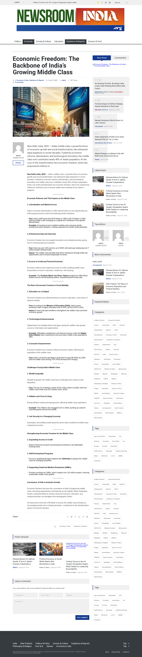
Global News (99, 92)
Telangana (107, 403)
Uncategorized (97, 265)
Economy (28, 41)
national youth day (121, 451)
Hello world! (97, 262)
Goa (115, 344)
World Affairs (98, 418)
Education (58, 41)
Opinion (113, 379)
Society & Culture (43, 41)
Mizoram (124, 374)
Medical (105, 374)
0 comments (19, 82)
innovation (113, 446)
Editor (121, 243)
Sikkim (96, 393)
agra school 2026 (99, 436)
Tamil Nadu (119, 398)
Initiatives (97, 359)
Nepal (96, 456)
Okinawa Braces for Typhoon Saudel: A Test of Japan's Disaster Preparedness (24, 561)
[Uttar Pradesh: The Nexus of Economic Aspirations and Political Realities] (98, 288)
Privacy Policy (116, 652)
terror (113, 456)
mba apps (109, 451)
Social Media (106, 393)
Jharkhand (107, 359)
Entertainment (98, 340)
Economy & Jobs (23, 80)
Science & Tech (95, 41)
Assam (96, 325)
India (104, 354)
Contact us (126, 652)
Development (98, 335)
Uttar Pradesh (107, 143)
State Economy (108, 398)
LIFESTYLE (97, 369)
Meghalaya (114, 374)
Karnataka (117, 359)
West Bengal (109, 413)
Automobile (105, 325)
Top (124, 643)
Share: (15, 517)
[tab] (102, 58)
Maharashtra (123, 369)
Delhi (116, 330)
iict (124, 441)
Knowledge (105, 364)
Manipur (96, 374)
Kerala (96, 364)
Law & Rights (116, 364)
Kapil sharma (98, 451)
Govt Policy (115, 441)
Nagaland (97, 379)
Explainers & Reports (76, 41)
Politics (17, 41)
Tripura (96, 408)
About (107, 652)
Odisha (106, 379)
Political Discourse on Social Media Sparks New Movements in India (50, 561)
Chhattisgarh (98, 330)
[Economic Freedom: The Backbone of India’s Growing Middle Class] (51, 112)
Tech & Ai (105, 110)
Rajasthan (105, 388)
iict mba (104, 446)
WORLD (15, 567)
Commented (120, 58)
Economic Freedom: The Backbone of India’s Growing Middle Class (46, 65)
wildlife (120, 456)
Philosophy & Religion (101, 383)
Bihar (114, 325)
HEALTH (96, 354)
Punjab (97, 159)
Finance (96, 344)
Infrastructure (113, 354)
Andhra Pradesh (99, 320)
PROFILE (18, 163)
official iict (104, 456)
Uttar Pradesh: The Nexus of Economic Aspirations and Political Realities (117, 286)
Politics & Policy (44, 567)
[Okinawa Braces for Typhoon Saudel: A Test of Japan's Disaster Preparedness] (24, 549)
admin (64, 80)
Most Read (101, 58)
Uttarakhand (99, 126)
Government (99, 143)
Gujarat (107, 349)
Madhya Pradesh (110, 369)
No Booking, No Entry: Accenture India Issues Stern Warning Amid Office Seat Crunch (110, 86)
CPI (120, 436)
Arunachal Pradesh (114, 320)
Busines (122, 325)
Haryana (116, 349)
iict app (96, 446)
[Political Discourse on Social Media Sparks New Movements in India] (51, 549)
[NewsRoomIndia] (71, 31)
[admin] (18, 147)
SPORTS (97, 398)
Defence (108, 330)
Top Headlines (118, 92)
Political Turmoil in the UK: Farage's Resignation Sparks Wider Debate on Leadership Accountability (54, 2)
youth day (97, 461)
